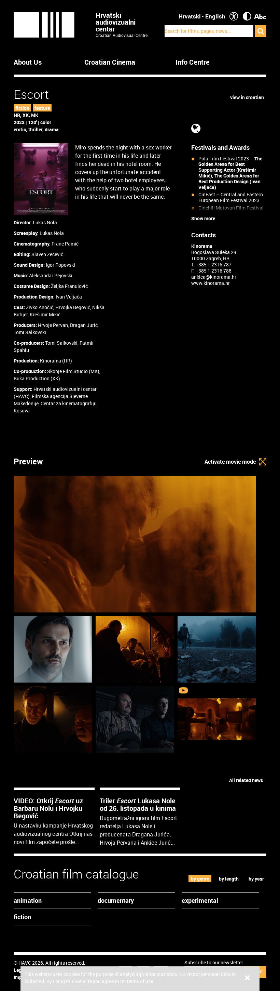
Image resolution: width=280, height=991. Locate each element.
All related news (246, 780)
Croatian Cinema (109, 62)
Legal (20, 970)
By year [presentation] (256, 878)
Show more (203, 218)
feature (42, 108)
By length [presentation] (229, 878)
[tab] (200, 878)
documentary (116, 900)
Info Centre (193, 62)
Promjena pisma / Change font (260, 16)
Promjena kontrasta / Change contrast (247, 16)
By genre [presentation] (200, 878)
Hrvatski (190, 16)
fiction (22, 108)
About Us (28, 62)
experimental (200, 900)
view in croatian (247, 97)
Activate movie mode (230, 461)
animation (28, 900)
